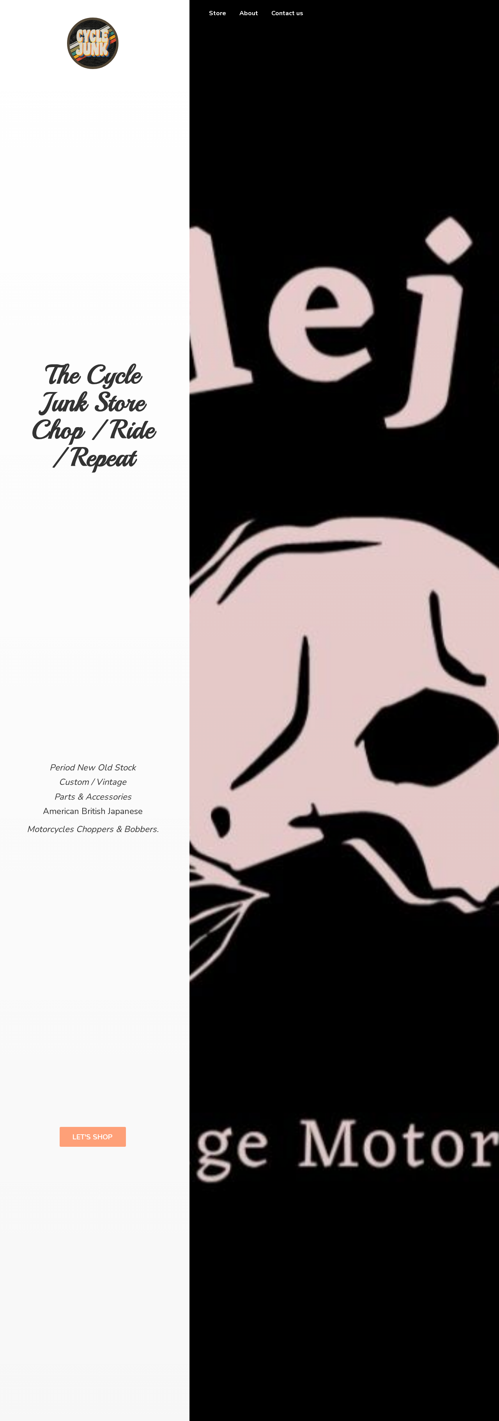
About (248, 13)
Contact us (287, 13)
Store (217, 13)
